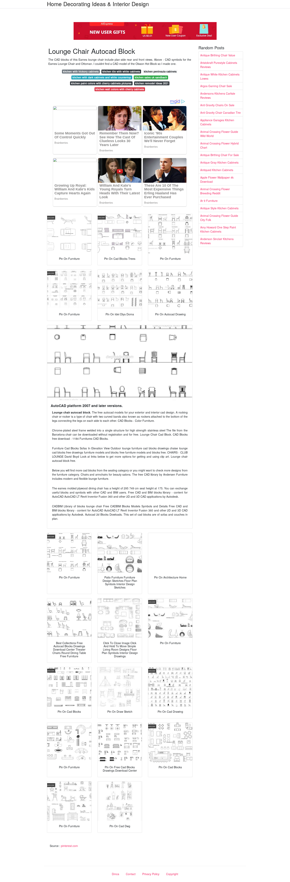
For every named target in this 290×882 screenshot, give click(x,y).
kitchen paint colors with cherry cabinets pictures (101, 83)
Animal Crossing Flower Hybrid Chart (219, 145)
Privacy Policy (150, 874)
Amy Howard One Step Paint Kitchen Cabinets (218, 229)
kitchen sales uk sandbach (151, 77)
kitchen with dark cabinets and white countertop (101, 77)
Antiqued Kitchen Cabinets (216, 170)
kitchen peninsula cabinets (160, 71)
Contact (131, 874)
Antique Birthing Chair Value (217, 55)
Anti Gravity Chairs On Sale (217, 105)
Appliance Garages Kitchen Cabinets (217, 122)
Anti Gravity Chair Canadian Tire (220, 113)
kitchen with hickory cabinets (81, 71)
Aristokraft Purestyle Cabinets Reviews (218, 65)
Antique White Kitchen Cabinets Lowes (219, 76)
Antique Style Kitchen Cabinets (219, 208)
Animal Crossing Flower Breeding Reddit (215, 191)
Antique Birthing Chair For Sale (219, 155)
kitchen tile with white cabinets (121, 71)
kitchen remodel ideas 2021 (151, 83)
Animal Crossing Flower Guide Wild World (219, 134)
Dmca (115, 874)
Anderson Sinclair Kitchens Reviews (217, 241)
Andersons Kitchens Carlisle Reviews (217, 95)
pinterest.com (69, 846)
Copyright (172, 874)
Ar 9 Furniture (209, 201)
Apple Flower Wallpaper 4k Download (217, 179)
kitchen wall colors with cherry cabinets (119, 89)
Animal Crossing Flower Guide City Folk (219, 218)
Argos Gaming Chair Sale (216, 86)
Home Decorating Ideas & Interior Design (98, 3)
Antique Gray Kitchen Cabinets (219, 162)
